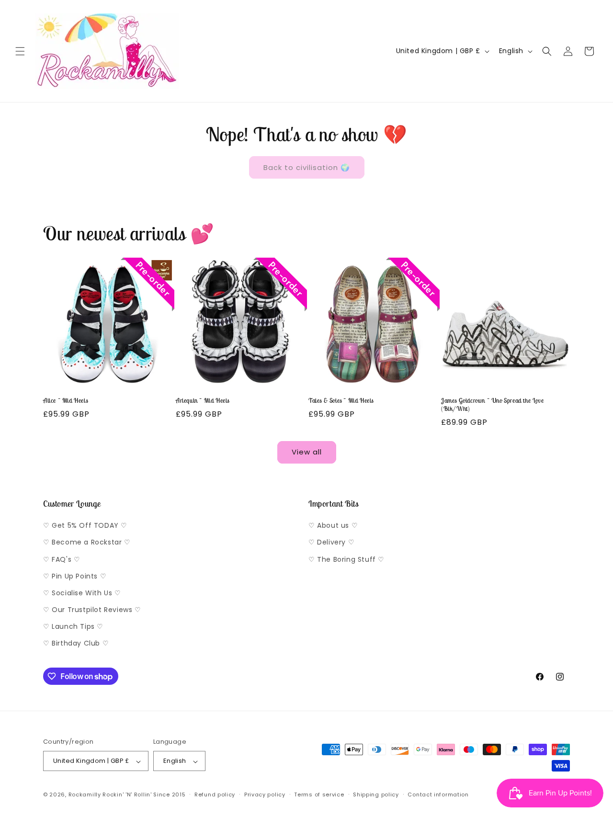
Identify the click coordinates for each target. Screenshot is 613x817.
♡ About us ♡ (333, 526)
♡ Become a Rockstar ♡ (87, 542)
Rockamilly (84, 795)
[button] (20, 51)
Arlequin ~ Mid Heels (202, 401)
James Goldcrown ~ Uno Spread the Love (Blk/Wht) (492, 405)
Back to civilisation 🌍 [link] (306, 167)
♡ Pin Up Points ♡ (74, 576)
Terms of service (319, 794)
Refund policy (214, 794)
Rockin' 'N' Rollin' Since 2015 (143, 795)
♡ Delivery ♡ (331, 542)
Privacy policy (264, 794)
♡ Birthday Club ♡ (76, 643)
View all (307, 452)
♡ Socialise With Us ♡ (82, 593)
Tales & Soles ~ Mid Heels (341, 401)
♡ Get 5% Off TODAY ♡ (85, 526)
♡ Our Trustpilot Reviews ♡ (92, 610)
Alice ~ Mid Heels (65, 401)
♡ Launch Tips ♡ (73, 627)
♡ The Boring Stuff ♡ (346, 559)
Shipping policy (376, 794)
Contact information (438, 794)
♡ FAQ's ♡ (61, 559)
